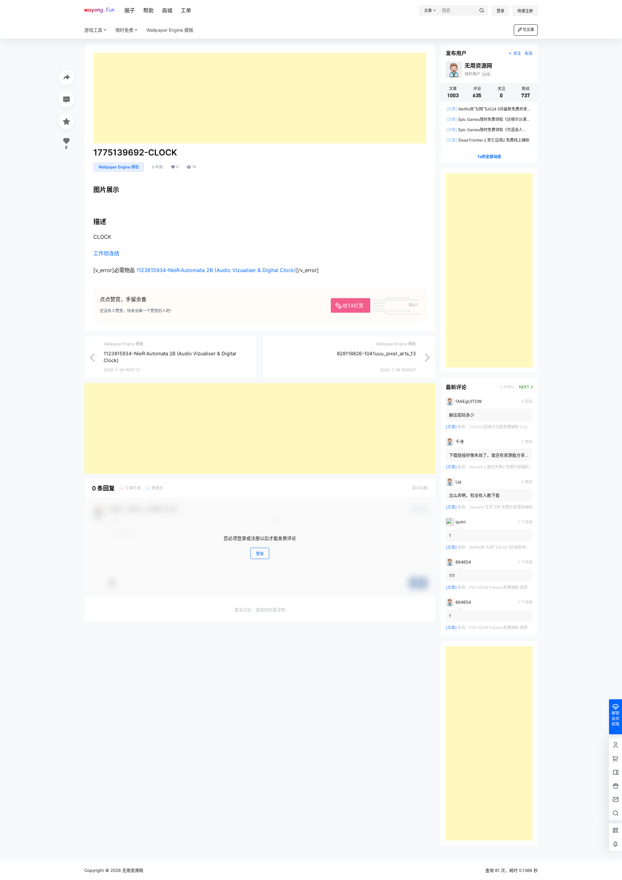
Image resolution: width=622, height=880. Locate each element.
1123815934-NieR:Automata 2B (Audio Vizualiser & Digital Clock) (216, 270)
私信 (529, 53)
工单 (186, 10)
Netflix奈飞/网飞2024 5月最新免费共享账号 (507, 547)
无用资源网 (132, 870)
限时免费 (124, 30)
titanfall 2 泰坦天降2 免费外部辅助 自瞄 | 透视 (509, 466)
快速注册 (525, 10)
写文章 (528, 29)
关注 (517, 53)
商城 (167, 10)
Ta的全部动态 (489, 156)
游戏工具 (93, 30)
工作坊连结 (106, 253)
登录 (500, 10)
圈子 (129, 10)
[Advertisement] (259, 98)
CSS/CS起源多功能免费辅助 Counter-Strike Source (515, 426)
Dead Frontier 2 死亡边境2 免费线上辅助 (487, 140)
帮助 (148, 10)
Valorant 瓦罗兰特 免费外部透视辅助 (501, 507)
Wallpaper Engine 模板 (118, 167)
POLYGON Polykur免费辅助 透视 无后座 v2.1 (508, 587)
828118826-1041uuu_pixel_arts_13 (376, 353)
